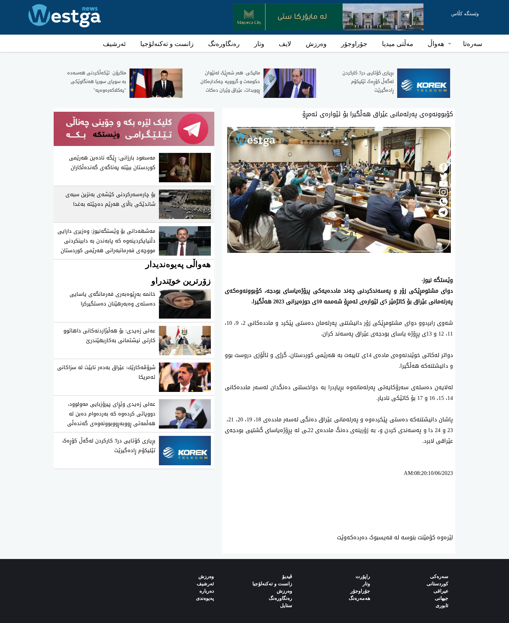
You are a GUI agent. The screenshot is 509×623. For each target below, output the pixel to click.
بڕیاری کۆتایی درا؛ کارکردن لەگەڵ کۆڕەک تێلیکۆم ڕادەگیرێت (368, 81)
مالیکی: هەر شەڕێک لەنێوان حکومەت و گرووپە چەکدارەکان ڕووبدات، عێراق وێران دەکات (230, 81)
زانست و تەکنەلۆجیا (167, 43)
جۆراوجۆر (354, 43)
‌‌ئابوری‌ (442, 605)
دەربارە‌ (206, 591)
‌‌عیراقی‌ (441, 591)
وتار (259, 43)
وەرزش (316, 43)
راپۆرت (363, 576)
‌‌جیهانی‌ (441, 598)
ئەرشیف (114, 43)
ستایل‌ (286, 605)
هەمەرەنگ (359, 598)
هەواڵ (436, 43)
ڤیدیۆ (287, 576)
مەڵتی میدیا (397, 43)
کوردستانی (437, 583)
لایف (285, 43)
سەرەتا (472, 43)
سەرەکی (439, 576)
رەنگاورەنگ (224, 43)
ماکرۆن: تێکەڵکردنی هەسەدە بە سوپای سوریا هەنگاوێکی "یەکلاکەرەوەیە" (96, 81)
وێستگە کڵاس (465, 13)
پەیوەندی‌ (205, 598)
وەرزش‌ (206, 576)
